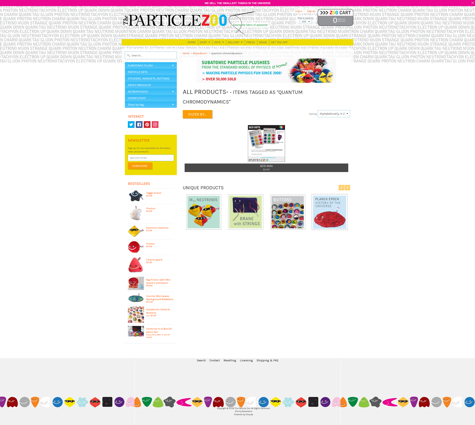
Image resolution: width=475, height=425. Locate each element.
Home (186, 53)
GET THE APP (279, 42)
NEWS (263, 42)
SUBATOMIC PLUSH (140, 65)
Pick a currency (306, 18)
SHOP (203, 42)
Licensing (246, 360)
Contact (214, 360)
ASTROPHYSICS (138, 91)
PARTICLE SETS (138, 72)
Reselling (230, 360)
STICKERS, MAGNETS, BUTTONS (148, 78)
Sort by (313, 113)
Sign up (311, 11)
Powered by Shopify (243, 414)
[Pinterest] (147, 124)
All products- (200, 53)
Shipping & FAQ (267, 360)
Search (201, 360)
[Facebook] (139, 124)
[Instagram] (155, 124)
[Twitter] (131, 124)
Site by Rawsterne (243, 411)
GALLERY (233, 42)
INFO (217, 42)
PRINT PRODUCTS (139, 85)
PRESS (250, 42)
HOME (192, 42)
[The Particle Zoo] (196, 22)
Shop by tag (136, 104)
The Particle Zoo (242, 408)
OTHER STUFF (137, 98)
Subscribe (140, 166)
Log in (298, 11)
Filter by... (197, 114)
